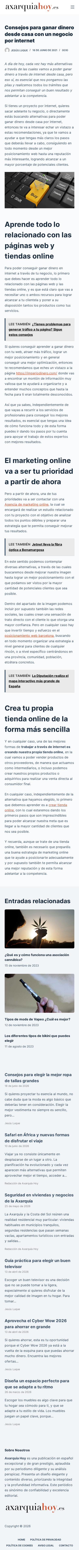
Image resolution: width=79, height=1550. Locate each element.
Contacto (66, 1545)
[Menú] (72, 7)
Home (21, 1539)
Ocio (65, 50)
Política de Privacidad (45, 1539)
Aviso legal (46, 1545)
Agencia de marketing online (26, 504)
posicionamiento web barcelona (29, 636)
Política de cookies (19, 1545)
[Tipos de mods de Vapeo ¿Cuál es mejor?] (39, 993)
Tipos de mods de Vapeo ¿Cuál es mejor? (37, 1019)
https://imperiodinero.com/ (36, 373)
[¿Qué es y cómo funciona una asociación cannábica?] (39, 928)
